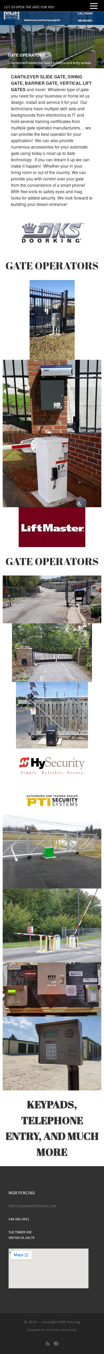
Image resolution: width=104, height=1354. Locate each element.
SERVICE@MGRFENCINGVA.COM (32, 1206)
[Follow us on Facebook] (56, 1343)
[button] (52, 18)
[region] (52, 18)
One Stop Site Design (61, 1330)
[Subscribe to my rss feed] (48, 1343)
